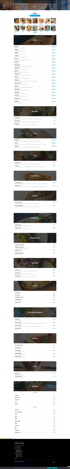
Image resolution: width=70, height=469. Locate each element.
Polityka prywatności (17, 462)
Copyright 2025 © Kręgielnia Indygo (19, 461)
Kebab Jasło (19, 464)
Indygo (34, 7)
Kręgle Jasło (27, 464)
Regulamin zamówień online (25, 462)
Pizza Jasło (15, 464)
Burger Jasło (24, 464)
